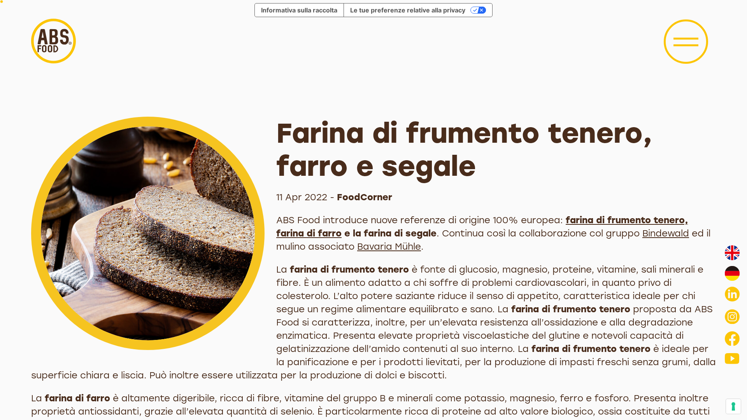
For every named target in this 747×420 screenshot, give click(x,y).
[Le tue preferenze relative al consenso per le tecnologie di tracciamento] (733, 406)
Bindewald (665, 233)
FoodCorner (364, 197)
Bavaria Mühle (389, 246)
